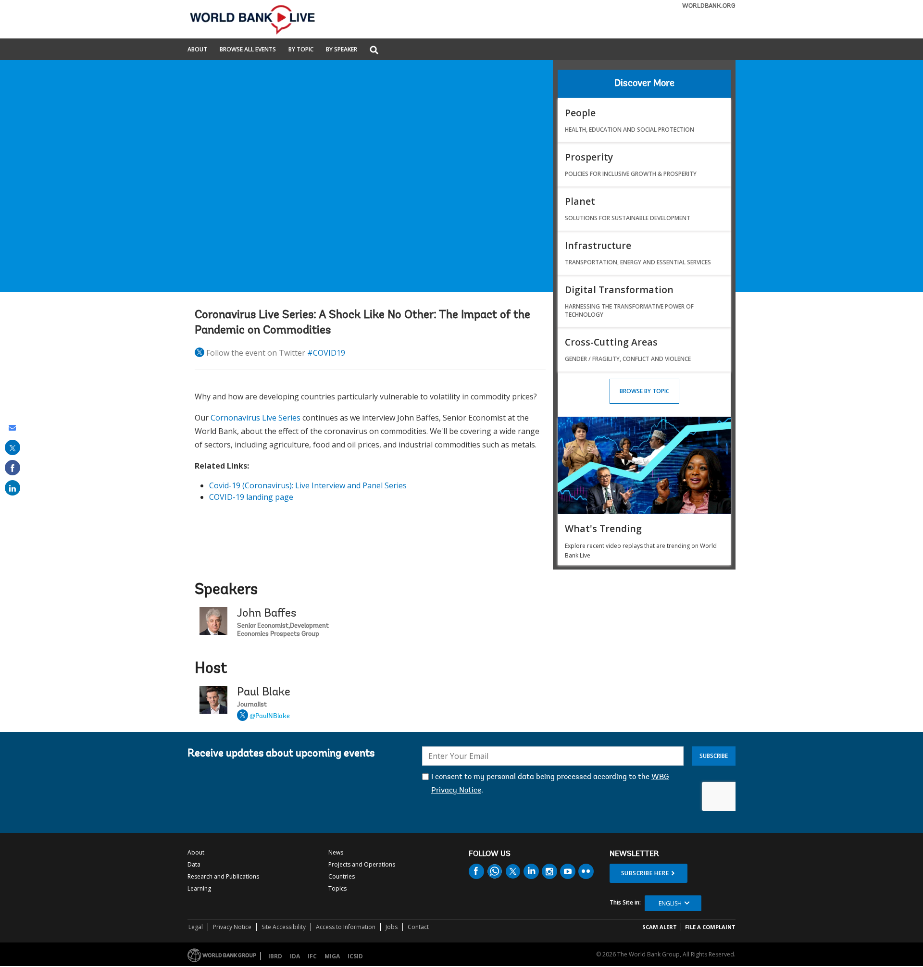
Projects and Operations (361, 864)
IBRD (275, 956)
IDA (295, 956)
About (197, 50)
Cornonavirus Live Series (255, 417)
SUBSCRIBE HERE (645, 873)
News (335, 852)
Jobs (392, 927)
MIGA (332, 956)
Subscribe (713, 756)
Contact (418, 927)
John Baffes (266, 614)
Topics (337, 888)
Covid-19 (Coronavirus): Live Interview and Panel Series (308, 485)
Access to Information (345, 927)
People (580, 112)
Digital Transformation (619, 289)
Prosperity (589, 156)
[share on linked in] (12, 488)
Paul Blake (263, 692)
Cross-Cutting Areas (611, 341)
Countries (341, 876)
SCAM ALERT (659, 926)
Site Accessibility (284, 927)
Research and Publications (223, 876)
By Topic (300, 50)
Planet (580, 201)
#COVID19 (326, 352)
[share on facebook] (12, 467)
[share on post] (12, 447)
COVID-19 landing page (251, 497)
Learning (199, 888)
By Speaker (341, 50)
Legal (195, 927)
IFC (312, 956)
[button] (374, 51)
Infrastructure (598, 245)
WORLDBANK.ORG (709, 6)
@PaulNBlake (269, 716)
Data (193, 864)
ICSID (355, 956)
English (670, 903)
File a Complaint (710, 926)
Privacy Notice (232, 927)
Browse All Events (248, 50)
